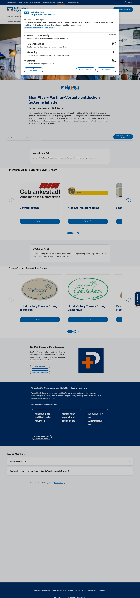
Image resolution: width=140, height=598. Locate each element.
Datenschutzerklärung (32, 28)
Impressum (49, 28)
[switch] (114, 43)
